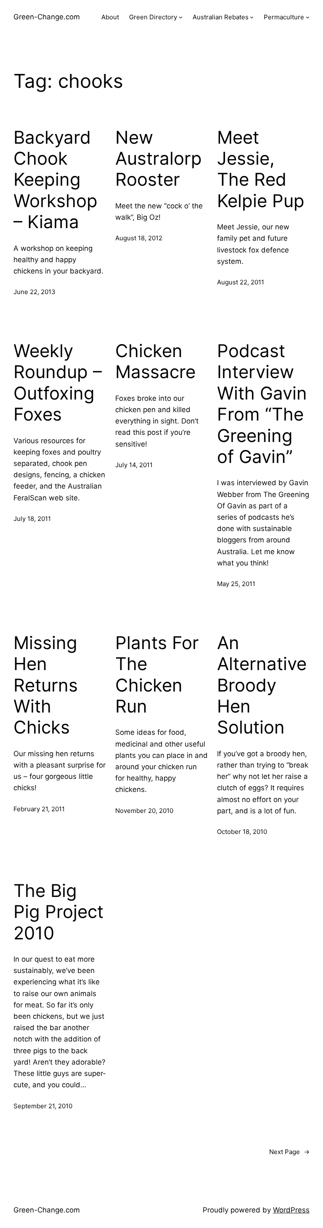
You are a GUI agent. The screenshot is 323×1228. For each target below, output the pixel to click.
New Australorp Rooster (158, 158)
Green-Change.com (46, 17)
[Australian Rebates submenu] (252, 17)
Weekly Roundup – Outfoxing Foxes (57, 382)
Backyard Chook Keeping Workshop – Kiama (55, 180)
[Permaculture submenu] (308, 17)
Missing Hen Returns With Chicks (45, 685)
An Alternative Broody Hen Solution (262, 685)
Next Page (289, 1152)
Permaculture (284, 17)
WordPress (291, 1210)
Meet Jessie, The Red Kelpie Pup (260, 169)
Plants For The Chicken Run (157, 674)
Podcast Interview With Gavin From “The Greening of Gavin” (262, 403)
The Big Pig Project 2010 (58, 912)
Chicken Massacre (155, 361)
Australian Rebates (221, 17)
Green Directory (153, 17)
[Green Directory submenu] (181, 17)
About (110, 17)
